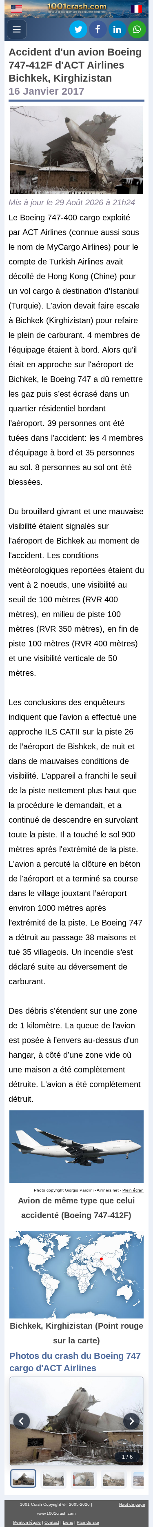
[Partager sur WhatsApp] (137, 29)
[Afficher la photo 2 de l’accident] (53, 1479)
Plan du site (88, 1522)
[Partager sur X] (78, 29)
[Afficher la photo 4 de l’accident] (114, 1479)
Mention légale (27, 1522)
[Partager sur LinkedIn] (117, 29)
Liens (68, 1522)
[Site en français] (137, 9)
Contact (51, 1522)
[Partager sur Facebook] (98, 29)
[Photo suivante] (131, 1421)
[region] (76, 1421)
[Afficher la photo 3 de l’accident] (84, 1479)
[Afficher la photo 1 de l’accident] (23, 1478)
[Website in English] (16, 9)
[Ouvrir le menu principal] (17, 29)
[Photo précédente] (21, 1421)
